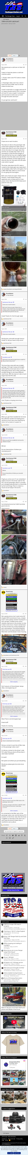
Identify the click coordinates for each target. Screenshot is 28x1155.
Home (6, 1140)
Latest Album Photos (7, 1089)
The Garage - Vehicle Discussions (11, 955)
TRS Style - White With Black (9, 1136)
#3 (26, 299)
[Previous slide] (3, 1097)
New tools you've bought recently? (14, 968)
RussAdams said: (6, 357)
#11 (26, 613)
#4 (26, 329)
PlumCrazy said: (6, 669)
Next (14, 55)
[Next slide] (24, 1097)
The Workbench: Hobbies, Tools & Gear (13, 970)
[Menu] (3, 16)
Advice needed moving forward (13, 973)
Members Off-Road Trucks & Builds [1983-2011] (14, 929)
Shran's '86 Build (9, 957)
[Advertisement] (14, 39)
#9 (26, 465)
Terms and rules (11, 1138)
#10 (26, 501)
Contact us (4, 1138)
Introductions (7, 934)
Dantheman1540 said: (7, 302)
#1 (26, 64)
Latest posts (5, 922)
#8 (26, 435)
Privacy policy (19, 1138)
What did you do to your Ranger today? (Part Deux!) (13, 951)
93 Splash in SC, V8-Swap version (13, 962)
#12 (26, 666)
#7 (26, 414)
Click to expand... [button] (14, 681)
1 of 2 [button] (9, 55)
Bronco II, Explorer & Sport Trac (11, 981)
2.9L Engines (7, 948)
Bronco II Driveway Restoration (13, 978)
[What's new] (22, 16)
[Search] (25, 16)
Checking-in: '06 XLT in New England (14, 931)
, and (13, 289)
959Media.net (8, 1144)
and (11, 655)
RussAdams (5, 23)
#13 (26, 700)
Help (3, 1140)
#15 (26, 795)
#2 (26, 138)
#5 (26, 354)
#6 (26, 385)
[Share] (24, 65)
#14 (26, 735)
